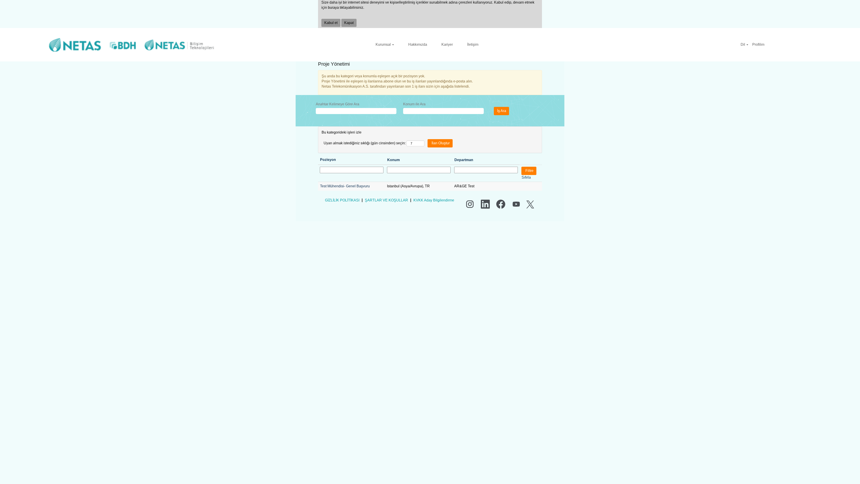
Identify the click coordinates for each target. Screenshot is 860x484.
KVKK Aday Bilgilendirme (433, 200)
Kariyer (447, 44)
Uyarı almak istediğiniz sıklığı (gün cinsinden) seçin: (365, 143)
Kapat (349, 23)
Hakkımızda (417, 44)
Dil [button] (743, 44)
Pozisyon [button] (328, 160)
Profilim (758, 44)
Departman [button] (463, 160)
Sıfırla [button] (526, 177)
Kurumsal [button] (384, 44)
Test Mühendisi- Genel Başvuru (345, 186)
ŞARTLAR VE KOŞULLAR (386, 200)
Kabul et (331, 23)
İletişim (472, 44)
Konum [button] (393, 160)
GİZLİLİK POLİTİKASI (342, 200)
